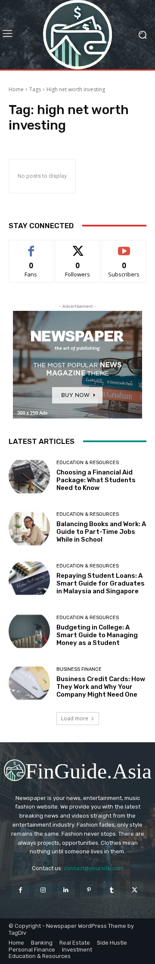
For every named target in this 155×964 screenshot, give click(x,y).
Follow (78, 246)
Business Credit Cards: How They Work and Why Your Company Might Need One (100, 686)
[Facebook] (20, 889)
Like (31, 246)
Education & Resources (87, 462)
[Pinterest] (89, 889)
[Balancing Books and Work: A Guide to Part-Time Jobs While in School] (29, 528)
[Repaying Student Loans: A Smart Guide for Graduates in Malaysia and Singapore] (29, 579)
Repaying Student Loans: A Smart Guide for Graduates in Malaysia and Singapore (100, 583)
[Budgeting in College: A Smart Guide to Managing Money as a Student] (29, 631)
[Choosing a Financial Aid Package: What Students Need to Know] (29, 476)
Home (16, 89)
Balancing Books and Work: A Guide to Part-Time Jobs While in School (101, 531)
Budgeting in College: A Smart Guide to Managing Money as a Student (97, 635)
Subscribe (124, 246)
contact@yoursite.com (94, 868)
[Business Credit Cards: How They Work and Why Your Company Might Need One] (29, 683)
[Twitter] (134, 889)
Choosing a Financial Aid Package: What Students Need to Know (96, 480)
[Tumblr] (111, 889)
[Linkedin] (66, 889)
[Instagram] (43, 889)
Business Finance (79, 669)
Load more (74, 718)
